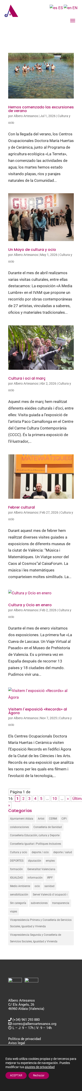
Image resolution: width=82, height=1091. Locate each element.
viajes (13, 911)
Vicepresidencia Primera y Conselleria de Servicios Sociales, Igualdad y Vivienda (41, 923)
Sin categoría (18, 903)
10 (54, 798)
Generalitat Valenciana (41, 869)
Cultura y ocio (18, 852)
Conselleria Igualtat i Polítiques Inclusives (35, 843)
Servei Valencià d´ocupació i (50, 894)
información (35, 877)
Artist (41, 818)
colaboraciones (19, 827)
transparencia (60, 903)
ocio (37, 886)
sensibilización (19, 894)
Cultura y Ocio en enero (30, 605)
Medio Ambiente (20, 886)
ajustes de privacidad (40, 1067)
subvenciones (39, 903)
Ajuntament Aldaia (21, 818)
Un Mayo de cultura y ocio (32, 249)
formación (16, 869)
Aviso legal (16, 1043)
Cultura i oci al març (27, 378)
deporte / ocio (40, 852)
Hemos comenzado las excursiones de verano (41, 109)
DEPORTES (16, 860)
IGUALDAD (16, 877)
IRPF (50, 877)
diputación (34, 860)
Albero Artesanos (26, 116)
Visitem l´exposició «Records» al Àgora (37, 711)
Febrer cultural (21, 507)
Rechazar (38, 1075)
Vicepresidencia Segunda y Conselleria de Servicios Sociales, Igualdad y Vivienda (35, 938)
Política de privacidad (24, 1039)
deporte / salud (62, 852)
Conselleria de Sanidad (47, 827)
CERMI (53, 818)
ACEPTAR (16, 1075)
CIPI (64, 818)
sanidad (49, 886)
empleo (50, 860)
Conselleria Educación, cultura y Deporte (34, 835)
